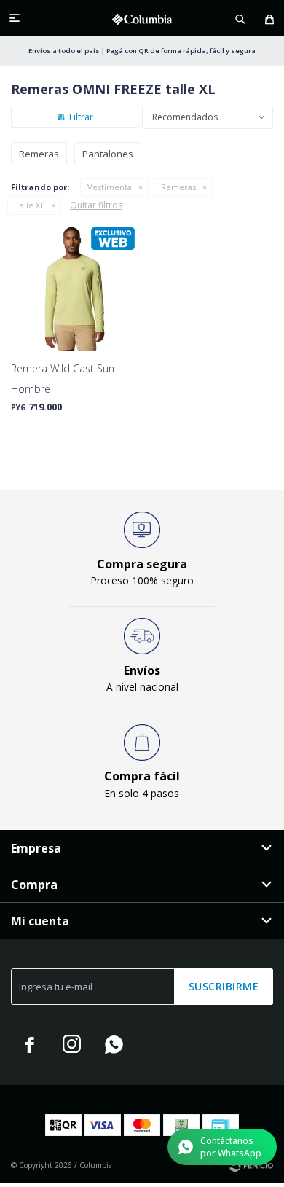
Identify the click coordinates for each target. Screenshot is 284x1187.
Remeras (178, 186)
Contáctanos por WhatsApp (230, 1147)
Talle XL (29, 205)
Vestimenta (109, 186)
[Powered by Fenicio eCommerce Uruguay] (251, 1165)
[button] (240, 18)
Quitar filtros (96, 205)
